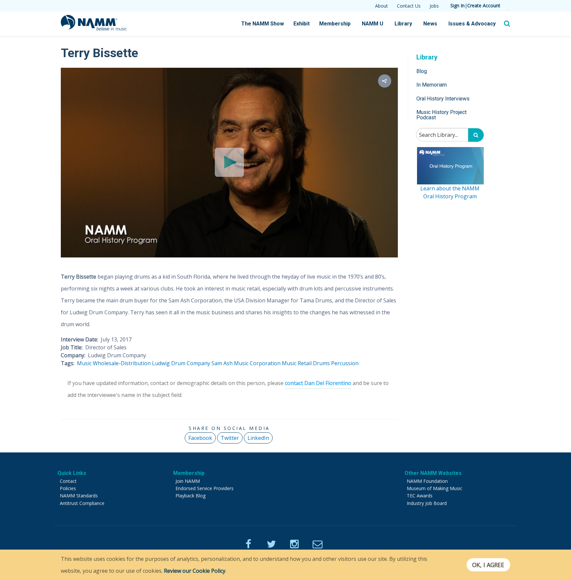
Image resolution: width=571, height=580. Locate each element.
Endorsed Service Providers (204, 488)
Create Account (483, 5)
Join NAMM (187, 481)
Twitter (230, 438)
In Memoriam (431, 85)
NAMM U (372, 23)
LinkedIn (258, 438)
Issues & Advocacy (472, 23)
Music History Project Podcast (441, 115)
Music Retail (297, 363)
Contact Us (409, 6)
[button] (384, 81)
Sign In (457, 5)
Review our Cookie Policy (194, 570)
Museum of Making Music (434, 488)
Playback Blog (190, 495)
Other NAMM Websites (433, 473)
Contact (68, 481)
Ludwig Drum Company (181, 363)
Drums (321, 363)
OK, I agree (488, 565)
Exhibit (301, 23)
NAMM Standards (79, 495)
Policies (68, 488)
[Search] (476, 135)
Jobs (434, 6)
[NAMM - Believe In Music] (94, 28)
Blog (421, 71)
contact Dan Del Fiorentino (318, 383)
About (381, 6)
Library (403, 23)
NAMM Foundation (427, 481)
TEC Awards (420, 495)
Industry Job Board (427, 503)
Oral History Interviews (443, 99)
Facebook (200, 438)
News (430, 23)
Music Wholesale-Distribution (114, 363)
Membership (335, 23)
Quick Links (71, 473)
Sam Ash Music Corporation (246, 363)
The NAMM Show (262, 23)
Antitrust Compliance (82, 503)
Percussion (345, 363)
